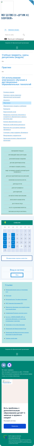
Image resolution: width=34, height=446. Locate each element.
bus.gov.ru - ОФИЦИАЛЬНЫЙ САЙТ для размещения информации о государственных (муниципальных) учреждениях (16, 319)
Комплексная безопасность (17, 180)
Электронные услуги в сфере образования (15, 324)
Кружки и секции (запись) (17, 166)
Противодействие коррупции (17, 155)
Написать (15, 426)
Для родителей (17, 191)
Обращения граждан (17, 151)
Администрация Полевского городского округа (16, 313)
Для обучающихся (17, 188)
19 (13, 242)
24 (5, 246)
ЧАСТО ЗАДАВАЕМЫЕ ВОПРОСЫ (17, 207)
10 (5, 238)
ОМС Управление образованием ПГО (14, 303)
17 (5, 242)
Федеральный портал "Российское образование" (16, 299)
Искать (23, 34)
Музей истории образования (17, 195)
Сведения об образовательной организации (17, 43)
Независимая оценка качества (16, 258)
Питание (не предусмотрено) (17, 211)
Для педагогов (17, 184)
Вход (17, 275)
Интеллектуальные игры (17, 199)
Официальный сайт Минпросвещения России (16, 328)
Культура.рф (8, 295)
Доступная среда (17, 203)
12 (13, 238)
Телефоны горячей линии (11, 338)
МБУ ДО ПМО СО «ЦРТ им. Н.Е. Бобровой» (15, 17)
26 (13, 246)
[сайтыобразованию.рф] (31, 3)
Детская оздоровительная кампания (17, 176)
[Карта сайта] (5, 29)
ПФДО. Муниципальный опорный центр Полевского (17, 171)
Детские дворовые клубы (17, 162)
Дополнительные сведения (17, 158)
